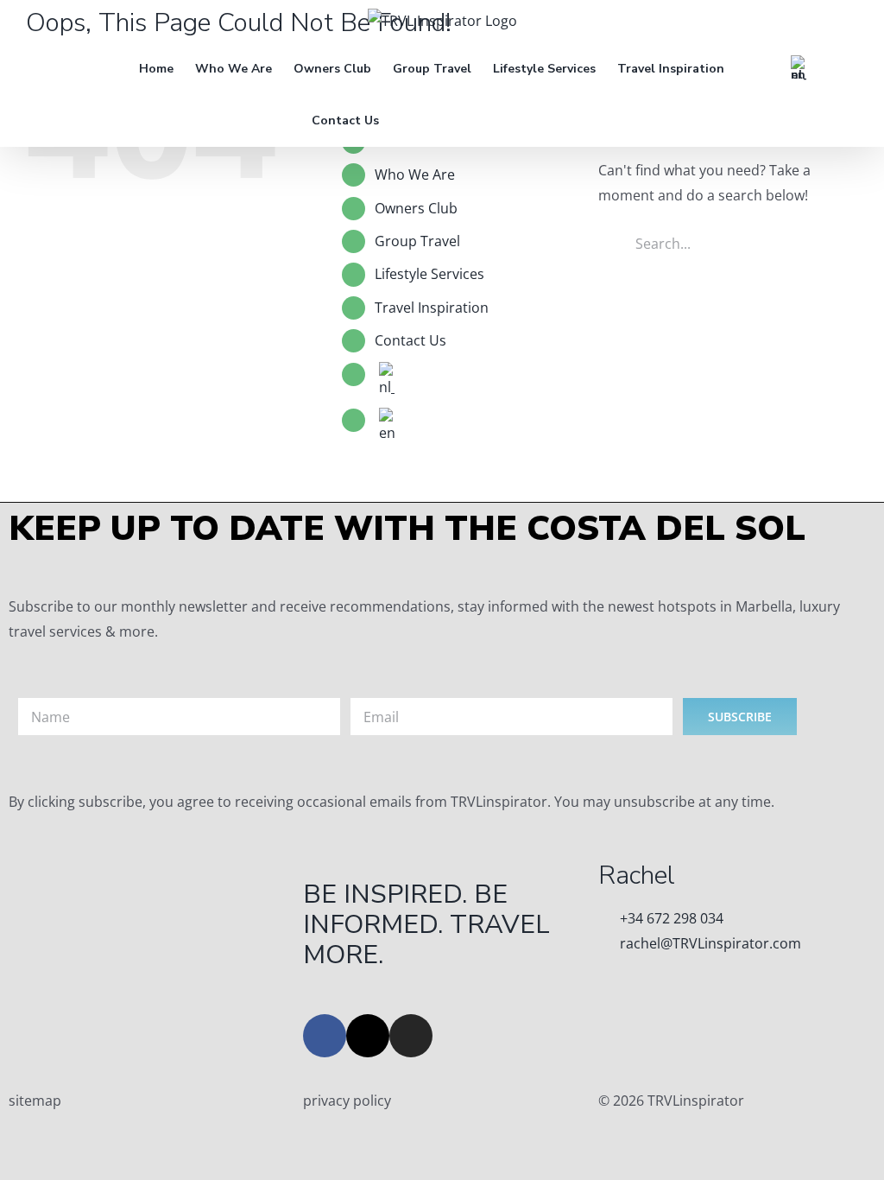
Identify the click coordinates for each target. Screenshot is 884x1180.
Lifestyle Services (429, 273)
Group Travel (417, 241)
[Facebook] (324, 1035)
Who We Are (415, 174)
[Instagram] (411, 1035)
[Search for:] (728, 241)
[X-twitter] (367, 1035)
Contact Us (410, 340)
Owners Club (416, 208)
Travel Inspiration (432, 307)
